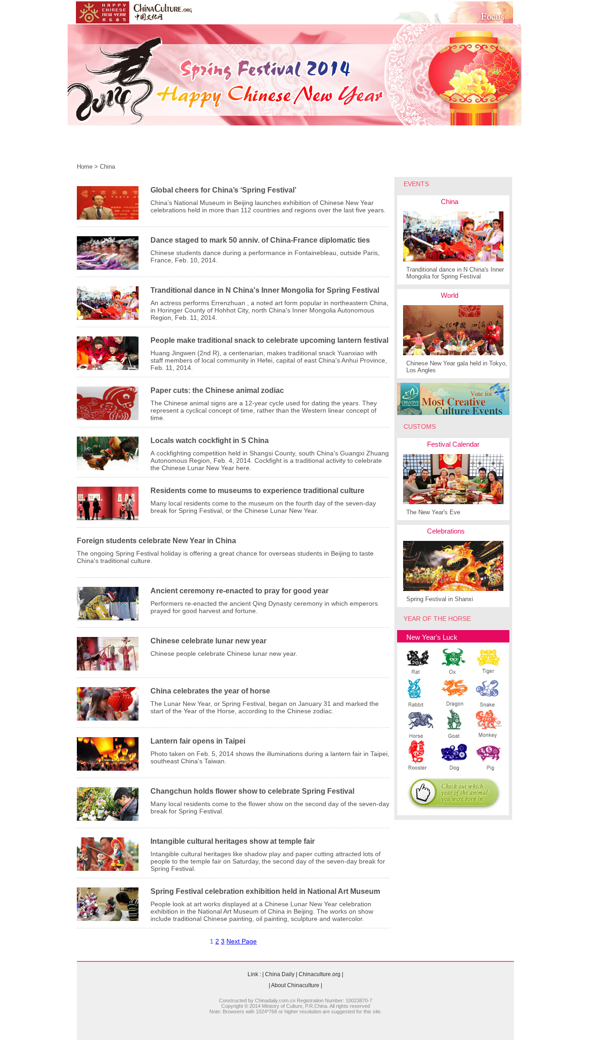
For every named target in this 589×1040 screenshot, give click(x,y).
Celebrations (446, 531)
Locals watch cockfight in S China (209, 440)
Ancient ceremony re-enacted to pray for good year (239, 591)
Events (130, 148)
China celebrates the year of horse (210, 691)
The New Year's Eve (433, 512)
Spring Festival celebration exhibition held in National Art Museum (265, 891)
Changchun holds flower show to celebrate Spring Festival (252, 791)
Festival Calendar (453, 444)
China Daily (279, 974)
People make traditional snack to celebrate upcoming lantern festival (269, 340)
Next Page (241, 941)
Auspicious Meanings (386, 148)
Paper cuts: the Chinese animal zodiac (217, 390)
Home (90, 148)
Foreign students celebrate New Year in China (156, 541)
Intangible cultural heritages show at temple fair (232, 841)
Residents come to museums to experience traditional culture (257, 490)
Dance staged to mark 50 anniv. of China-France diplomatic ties (260, 240)
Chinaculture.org (320, 974)
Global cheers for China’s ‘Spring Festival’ (223, 190)
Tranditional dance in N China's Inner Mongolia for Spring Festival (264, 290)
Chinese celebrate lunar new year (208, 641)
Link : (254, 974)
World (449, 295)
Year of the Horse (235, 148)
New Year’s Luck (308, 148)
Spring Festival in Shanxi (439, 599)
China (107, 166)
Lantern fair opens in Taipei (197, 741)
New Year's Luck (431, 637)
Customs (175, 148)
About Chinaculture (295, 985)
